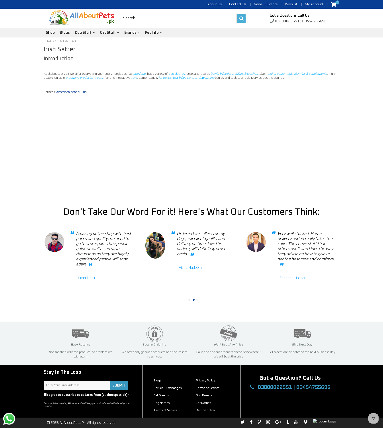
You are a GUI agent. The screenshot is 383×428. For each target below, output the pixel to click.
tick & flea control (185, 77)
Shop (50, 33)
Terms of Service (208, 388)
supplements (318, 73)
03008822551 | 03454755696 (300, 21)
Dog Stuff (84, 33)
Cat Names (203, 402)
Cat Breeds (161, 395)
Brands (130, 33)
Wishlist (291, 4)
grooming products (79, 77)
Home (50, 40)
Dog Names (162, 402)
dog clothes (177, 73)
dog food (139, 73)
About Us (214, 4)
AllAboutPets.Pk (73, 422)
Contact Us (237, 4)
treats (98, 77)
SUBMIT (119, 385)
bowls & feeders (222, 73)
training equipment (278, 73)
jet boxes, (166, 77)
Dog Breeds (204, 395)
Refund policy (205, 410)
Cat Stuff (108, 33)
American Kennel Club (71, 92)
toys (134, 77)
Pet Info (152, 33)
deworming (206, 77)
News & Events (266, 4)
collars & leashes (246, 73)
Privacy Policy (54, 399)
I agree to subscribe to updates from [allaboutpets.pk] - (86, 397)
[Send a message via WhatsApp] (9, 419)
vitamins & (301, 73)
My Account (314, 4)
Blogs (65, 33)
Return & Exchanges (168, 388)
